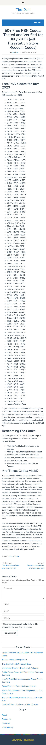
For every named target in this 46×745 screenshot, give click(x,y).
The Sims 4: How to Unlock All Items (16, 664)
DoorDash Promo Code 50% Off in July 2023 (35, 565)
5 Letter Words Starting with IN (14, 659)
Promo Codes (14, 556)
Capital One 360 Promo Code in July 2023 (19, 686)
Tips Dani (23, 9)
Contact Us (6, 719)
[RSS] (23, 2)
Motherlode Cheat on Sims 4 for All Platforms (20, 668)
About (4, 715)
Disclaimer (6, 723)
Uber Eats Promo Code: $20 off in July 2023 (11, 565)
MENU (40, 23)
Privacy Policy (7, 727)
